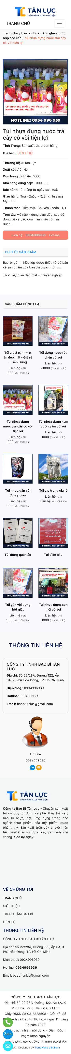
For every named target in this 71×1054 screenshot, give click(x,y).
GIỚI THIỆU (11, 906)
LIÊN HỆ (9, 922)
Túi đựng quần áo (18, 555)
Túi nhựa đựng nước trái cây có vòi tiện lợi (18, 426)
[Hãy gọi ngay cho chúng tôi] (5, 1022)
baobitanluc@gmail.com (35, 704)
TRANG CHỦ (18, 23)
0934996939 (35, 235)
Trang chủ (10, 33)
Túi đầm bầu (53, 555)
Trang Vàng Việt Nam (47, 1047)
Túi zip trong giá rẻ (53, 490)
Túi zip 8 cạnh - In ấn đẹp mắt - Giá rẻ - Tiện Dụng (18, 357)
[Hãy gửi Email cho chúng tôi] (5, 1046)
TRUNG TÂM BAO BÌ (18, 914)
